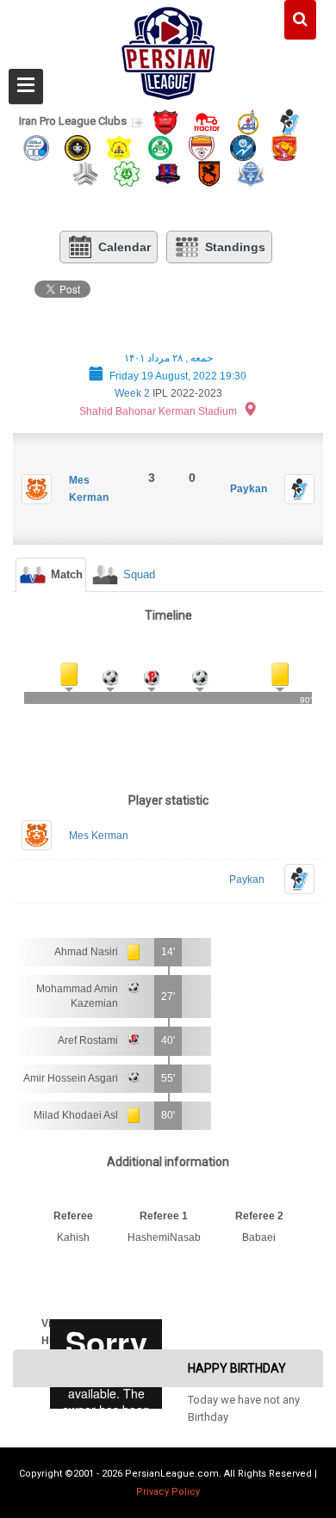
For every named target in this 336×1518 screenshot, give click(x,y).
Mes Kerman (98, 836)
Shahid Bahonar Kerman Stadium (158, 411)
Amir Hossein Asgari (70, 1078)
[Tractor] (207, 120)
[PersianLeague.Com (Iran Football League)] (168, 49)
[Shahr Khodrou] (284, 146)
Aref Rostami (88, 1040)
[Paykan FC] (289, 120)
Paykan (248, 489)
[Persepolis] (165, 120)
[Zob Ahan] (160, 146)
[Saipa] (85, 173)
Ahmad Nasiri (86, 952)
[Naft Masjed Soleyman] (248, 120)
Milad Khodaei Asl (76, 1115)
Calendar (124, 247)
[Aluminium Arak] (251, 172)
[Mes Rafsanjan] (209, 172)
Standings (235, 247)
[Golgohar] (243, 146)
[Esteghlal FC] (36, 146)
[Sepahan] (77, 146)
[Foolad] (202, 146)
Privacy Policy (168, 1491)
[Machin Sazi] (127, 172)
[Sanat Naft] (119, 146)
